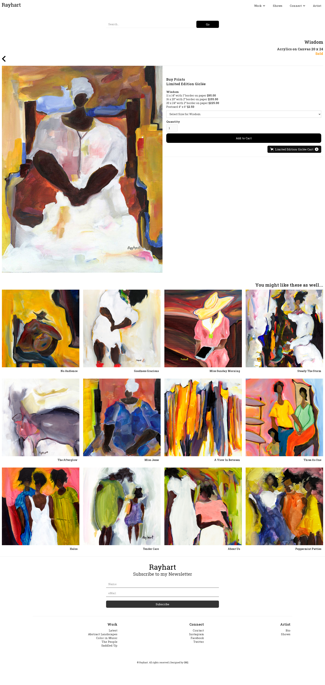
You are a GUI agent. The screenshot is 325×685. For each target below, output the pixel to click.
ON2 (186, 662)
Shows (277, 6)
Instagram (196, 634)
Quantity (173, 121)
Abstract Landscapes (102, 634)
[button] (259, 5)
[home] (11, 5)
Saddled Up (109, 645)
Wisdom (172, 92)
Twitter (198, 642)
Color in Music (106, 638)
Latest (113, 630)
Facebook (197, 638)
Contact (198, 630)
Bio (288, 630)
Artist (317, 6)
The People (109, 642)
